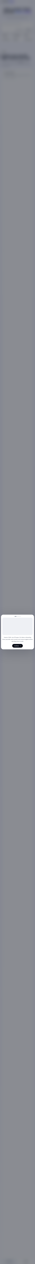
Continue (16, 646)
